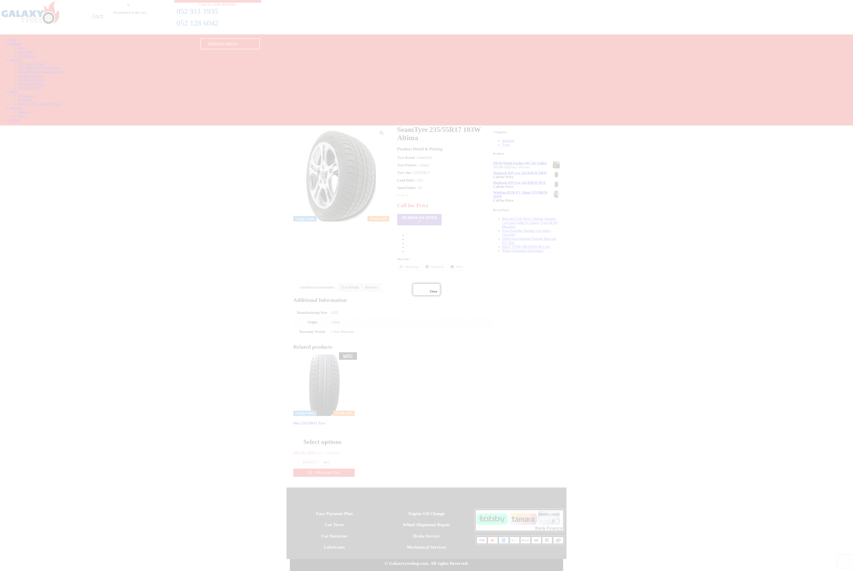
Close (433, 291)
